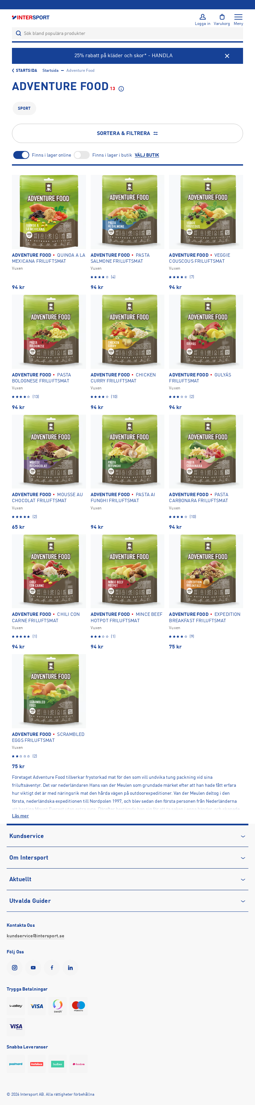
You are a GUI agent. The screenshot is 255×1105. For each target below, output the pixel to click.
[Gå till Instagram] (16, 968)
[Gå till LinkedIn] (71, 968)
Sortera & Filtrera (123, 133)
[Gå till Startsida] (31, 17)
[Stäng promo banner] (227, 56)
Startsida (26, 70)
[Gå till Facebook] (53, 968)
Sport (24, 108)
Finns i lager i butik (112, 155)
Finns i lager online (51, 155)
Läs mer (20, 815)
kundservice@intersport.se (35, 935)
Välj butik (147, 155)
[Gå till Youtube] (34, 968)
